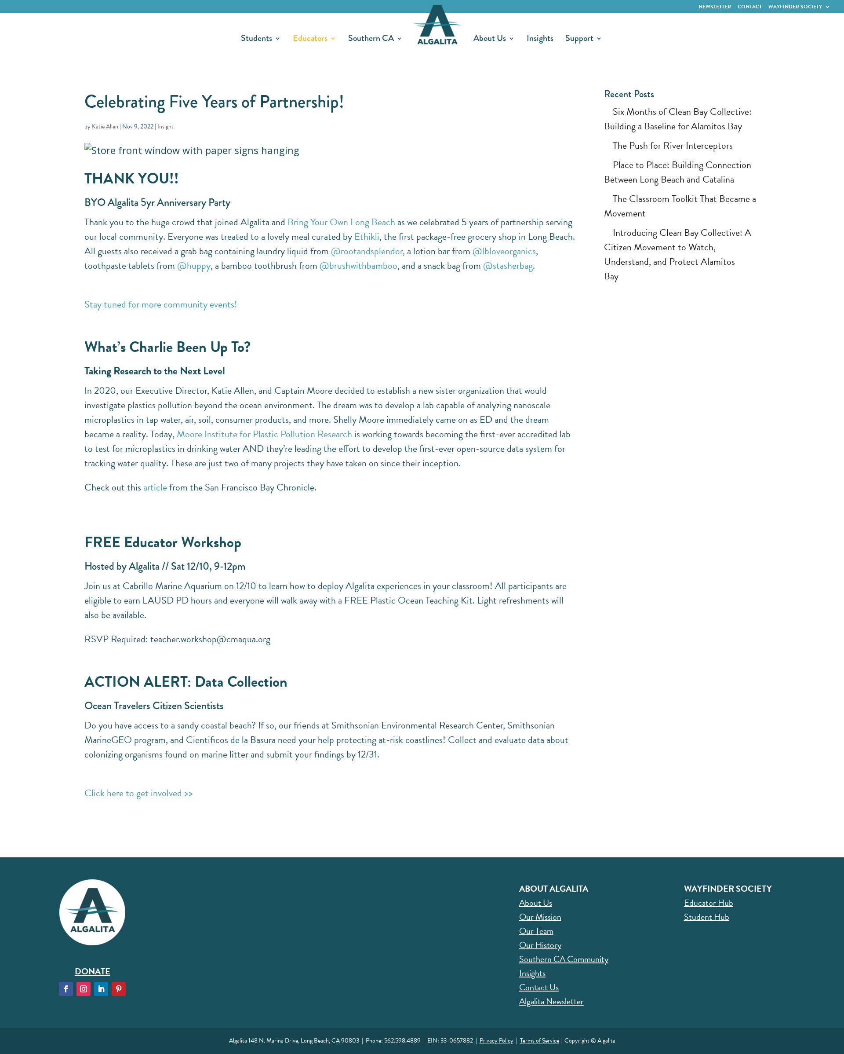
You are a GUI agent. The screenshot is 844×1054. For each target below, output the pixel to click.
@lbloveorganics (504, 251)
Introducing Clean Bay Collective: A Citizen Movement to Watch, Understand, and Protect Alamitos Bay (677, 254)
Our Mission (540, 916)
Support (579, 39)
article (155, 487)
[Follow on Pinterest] (119, 989)
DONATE (92, 971)
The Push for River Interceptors (673, 145)
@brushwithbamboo (358, 265)
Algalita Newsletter (551, 1001)
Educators (310, 39)
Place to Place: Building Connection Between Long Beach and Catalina (677, 172)
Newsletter (714, 7)
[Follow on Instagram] (83, 989)
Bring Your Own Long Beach (341, 222)
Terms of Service (539, 1040)
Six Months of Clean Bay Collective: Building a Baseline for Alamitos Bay (678, 118)
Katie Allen (105, 126)
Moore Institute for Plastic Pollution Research (264, 434)
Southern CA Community (563, 959)
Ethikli (366, 236)
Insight (165, 126)
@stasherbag (508, 265)
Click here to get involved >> (138, 793)
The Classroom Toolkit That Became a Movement (680, 205)
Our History (540, 945)
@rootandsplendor (367, 251)
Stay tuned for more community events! (160, 304)
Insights (540, 39)
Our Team (536, 930)
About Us (489, 39)
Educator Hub (708, 902)
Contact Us (539, 987)
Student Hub (706, 916)
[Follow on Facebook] (66, 989)
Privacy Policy (496, 1040)
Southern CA (371, 39)
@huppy (194, 265)
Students (256, 39)
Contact (750, 7)
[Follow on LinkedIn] (101, 989)
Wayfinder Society (795, 7)
